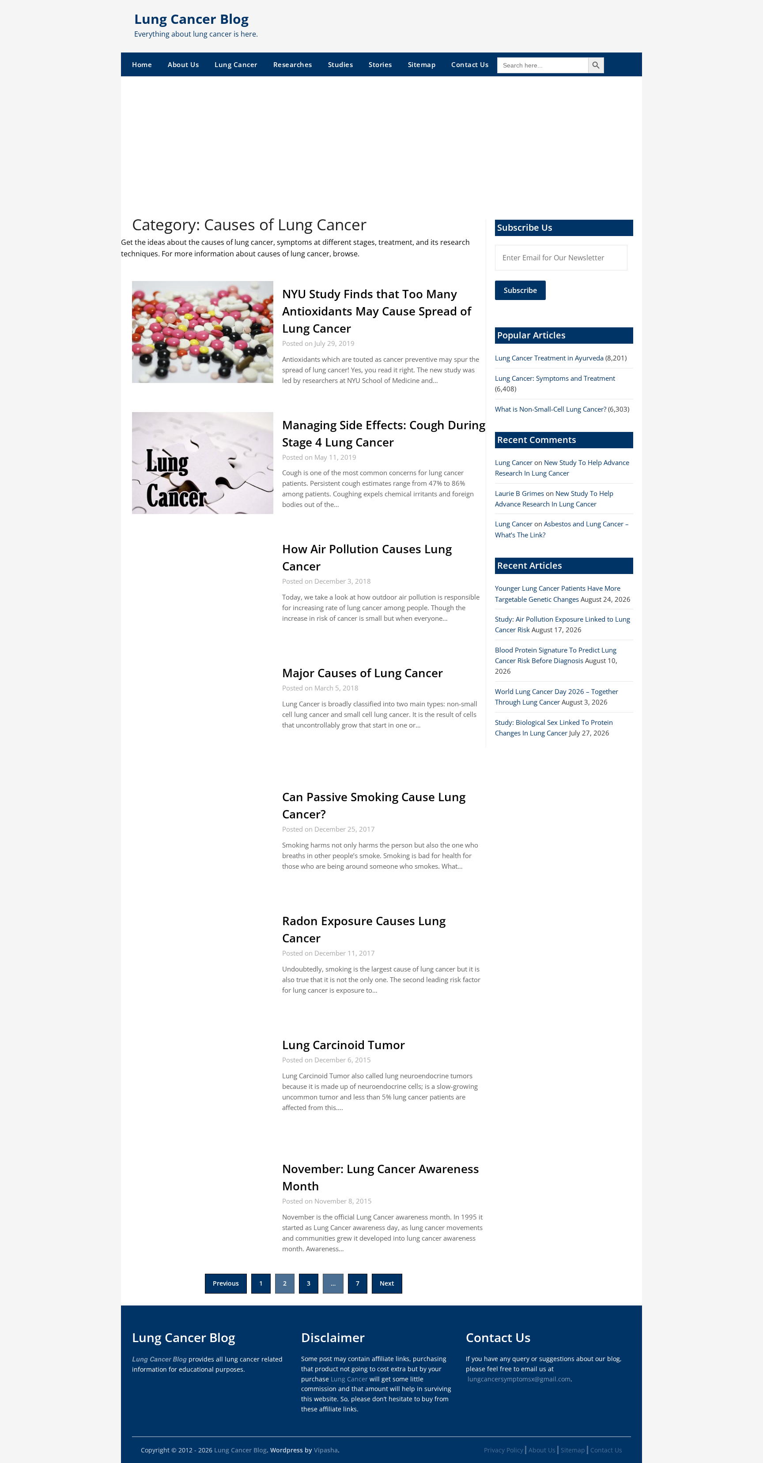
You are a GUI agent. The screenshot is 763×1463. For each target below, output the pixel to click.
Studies (340, 64)
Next (387, 1283)
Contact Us (469, 64)
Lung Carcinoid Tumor (343, 1045)
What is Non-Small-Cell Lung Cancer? (550, 409)
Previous (226, 1283)
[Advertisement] (381, 142)
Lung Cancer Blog (191, 19)
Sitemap (422, 64)
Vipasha (326, 1450)
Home (142, 64)
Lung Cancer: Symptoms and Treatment (555, 378)
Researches (292, 64)
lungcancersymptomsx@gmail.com (519, 1379)
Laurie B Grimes (519, 493)
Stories (380, 64)
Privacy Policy (503, 1450)
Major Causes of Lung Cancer (362, 673)
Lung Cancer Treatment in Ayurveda (549, 357)
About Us (183, 64)
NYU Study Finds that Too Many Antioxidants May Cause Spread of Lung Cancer (376, 311)
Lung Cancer (236, 64)
